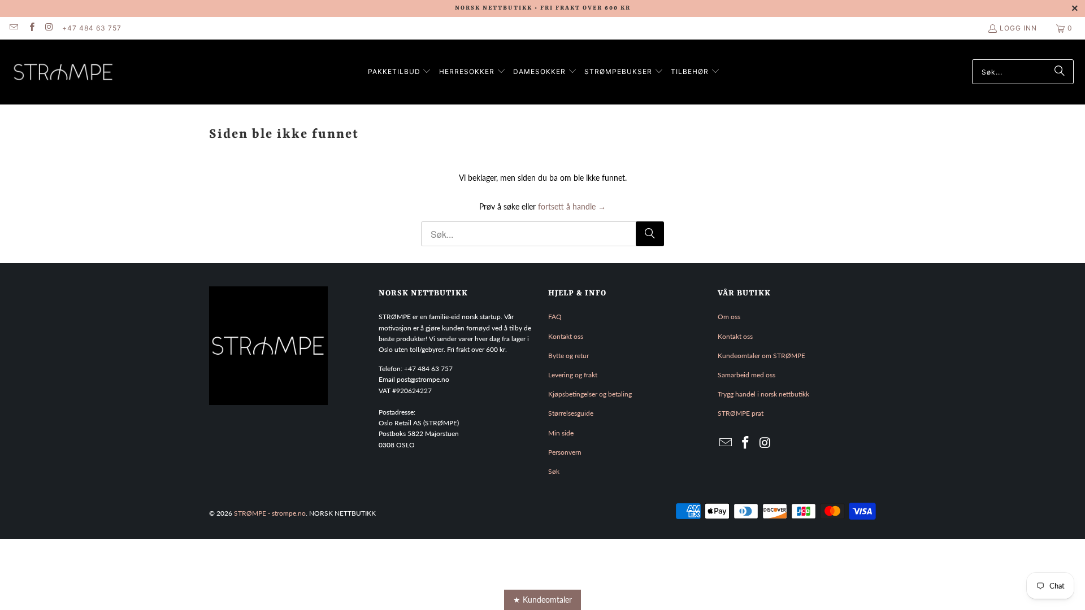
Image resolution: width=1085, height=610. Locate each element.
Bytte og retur (568, 355)
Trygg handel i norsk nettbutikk (763, 394)
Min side (561, 433)
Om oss (729, 316)
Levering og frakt (572, 375)
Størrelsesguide (570, 413)
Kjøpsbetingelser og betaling (590, 394)
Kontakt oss (565, 336)
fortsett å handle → (572, 206)
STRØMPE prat (740, 413)
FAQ (555, 316)
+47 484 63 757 (91, 28)
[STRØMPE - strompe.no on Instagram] (49, 28)
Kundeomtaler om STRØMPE (761, 355)
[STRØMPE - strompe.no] (63, 72)
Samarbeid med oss (746, 375)
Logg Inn (1018, 28)
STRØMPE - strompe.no (270, 513)
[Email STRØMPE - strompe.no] (13, 28)
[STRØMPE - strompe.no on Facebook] (31, 28)
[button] (400, 72)
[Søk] (1059, 71)
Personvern (564, 452)
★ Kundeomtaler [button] (542, 599)
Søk (553, 471)
